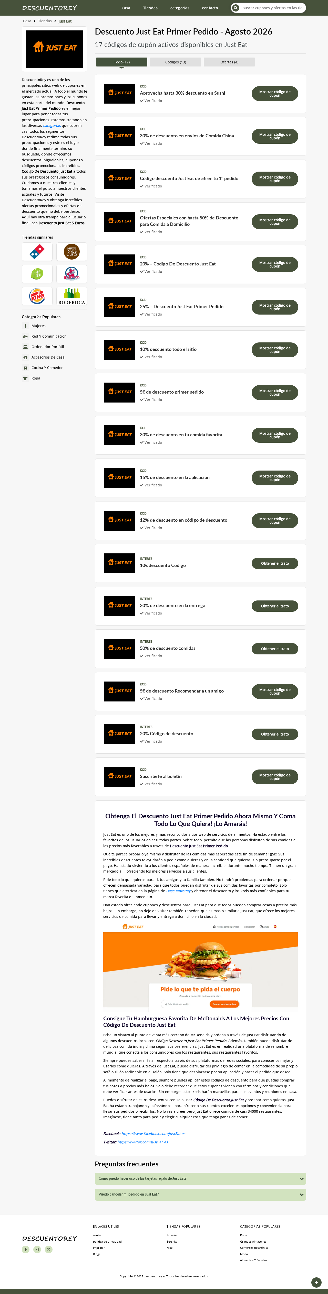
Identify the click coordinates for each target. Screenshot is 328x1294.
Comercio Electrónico (254, 1248)
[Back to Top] (316, 1282)
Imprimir (99, 1248)
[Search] (235, 8)
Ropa (243, 1235)
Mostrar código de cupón (275, 93)
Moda (244, 1254)
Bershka (172, 1241)
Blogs (96, 1254)
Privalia (172, 1235)
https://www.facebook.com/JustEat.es (153, 1133)
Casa (126, 7)
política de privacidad (107, 1241)
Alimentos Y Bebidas (253, 1260)
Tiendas (150, 7)
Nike (169, 1248)
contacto (210, 7)
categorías (179, 7)
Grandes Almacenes (253, 1241)
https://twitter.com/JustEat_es (142, 1142)
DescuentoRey (178, 890)
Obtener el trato (275, 563)
